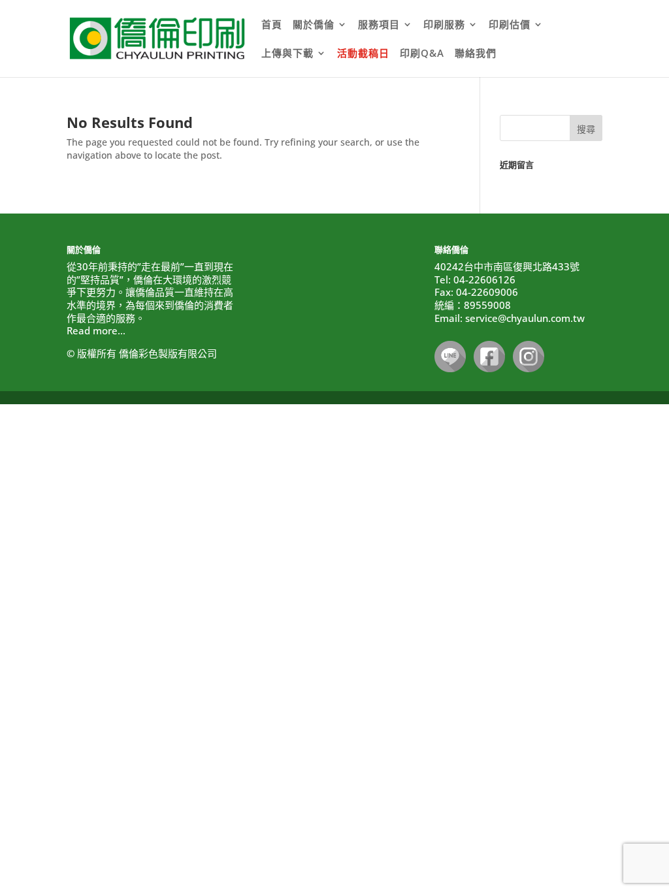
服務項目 (379, 25)
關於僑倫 (313, 25)
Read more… (96, 330)
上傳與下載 (287, 53)
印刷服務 (444, 25)
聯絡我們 (476, 53)
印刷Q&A (422, 53)
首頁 (271, 25)
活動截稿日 (363, 53)
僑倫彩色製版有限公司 (168, 353)
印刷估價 (509, 25)
